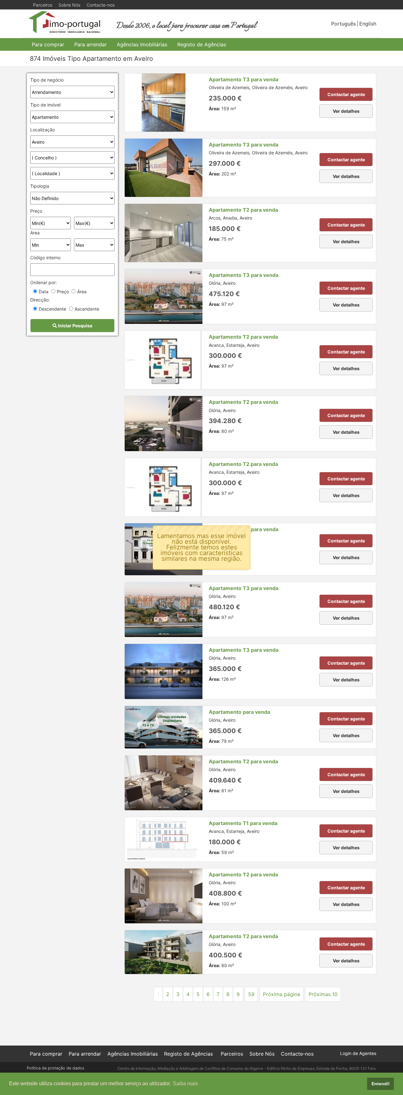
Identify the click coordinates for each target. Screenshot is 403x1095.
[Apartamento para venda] (163, 727)
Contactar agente (346, 94)
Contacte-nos (101, 5)
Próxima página (281, 994)
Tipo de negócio (47, 80)
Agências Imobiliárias (142, 44)
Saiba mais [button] (185, 1083)
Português (343, 23)
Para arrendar (90, 44)
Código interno (45, 257)
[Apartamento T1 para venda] (163, 839)
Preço (36, 211)
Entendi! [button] (381, 1083)
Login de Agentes (358, 1053)
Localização (42, 129)
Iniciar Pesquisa (74, 325)
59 (251, 994)
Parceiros (42, 5)
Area (35, 232)
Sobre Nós (69, 5)
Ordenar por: (43, 282)
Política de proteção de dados (55, 1068)
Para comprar (48, 44)
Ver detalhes (346, 111)
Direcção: (40, 299)
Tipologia (39, 186)
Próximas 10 (323, 994)
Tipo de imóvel (45, 104)
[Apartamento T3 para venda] (163, 102)
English (367, 23)
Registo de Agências (201, 44)
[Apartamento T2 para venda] (163, 233)
